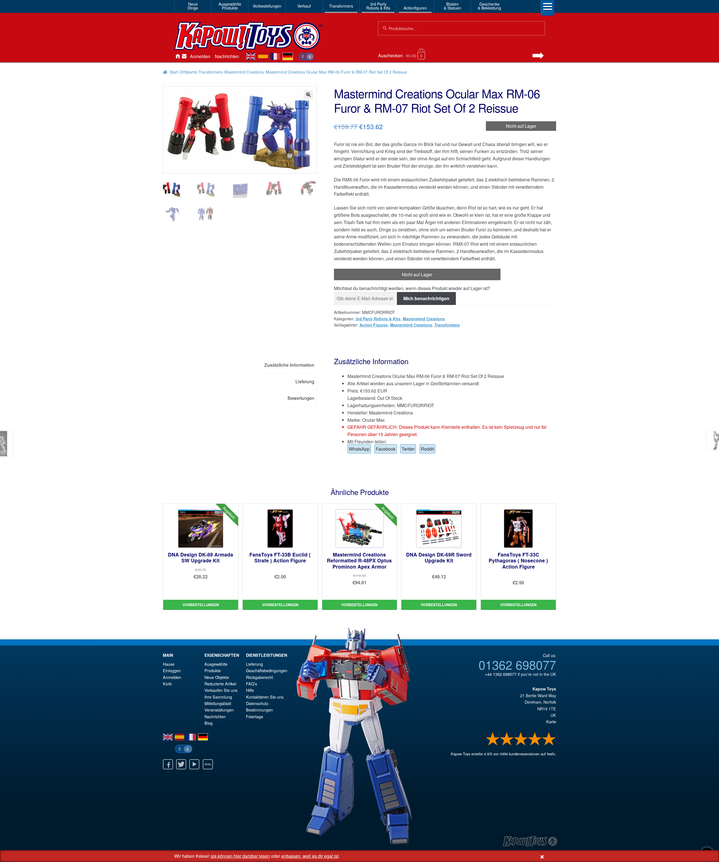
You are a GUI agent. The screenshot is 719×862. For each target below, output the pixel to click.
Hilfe (250, 690)
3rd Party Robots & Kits (378, 318)
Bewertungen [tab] (301, 398)
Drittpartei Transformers (201, 72)
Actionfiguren (415, 8)
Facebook (385, 449)
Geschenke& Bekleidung (489, 6)
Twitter (408, 449)
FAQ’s (251, 684)
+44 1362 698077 (501, 674)
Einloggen (172, 670)
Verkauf (304, 6)
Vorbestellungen (267, 6)
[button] (308, 94)
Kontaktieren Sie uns (184, 56)
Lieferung (254, 664)
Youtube (194, 764)
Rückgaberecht (259, 677)
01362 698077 (517, 664)
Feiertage (254, 716)
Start (174, 72)
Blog (208, 723)
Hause (177, 56)
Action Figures (374, 325)
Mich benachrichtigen (426, 298)
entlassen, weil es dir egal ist (309, 856)
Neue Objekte (216, 677)
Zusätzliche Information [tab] (289, 365)
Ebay (208, 764)
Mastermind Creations (244, 72)
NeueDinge (193, 6)
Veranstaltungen (219, 710)
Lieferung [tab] (304, 381)
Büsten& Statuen (452, 6)
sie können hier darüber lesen (240, 856)
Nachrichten (227, 56)
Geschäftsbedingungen (266, 670)
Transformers (341, 6)
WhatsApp (359, 449)
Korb (167, 684)
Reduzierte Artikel (220, 684)
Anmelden (200, 56)
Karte (551, 721)
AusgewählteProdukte (230, 6)
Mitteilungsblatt (217, 703)
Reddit (427, 449)
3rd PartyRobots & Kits (378, 6)
